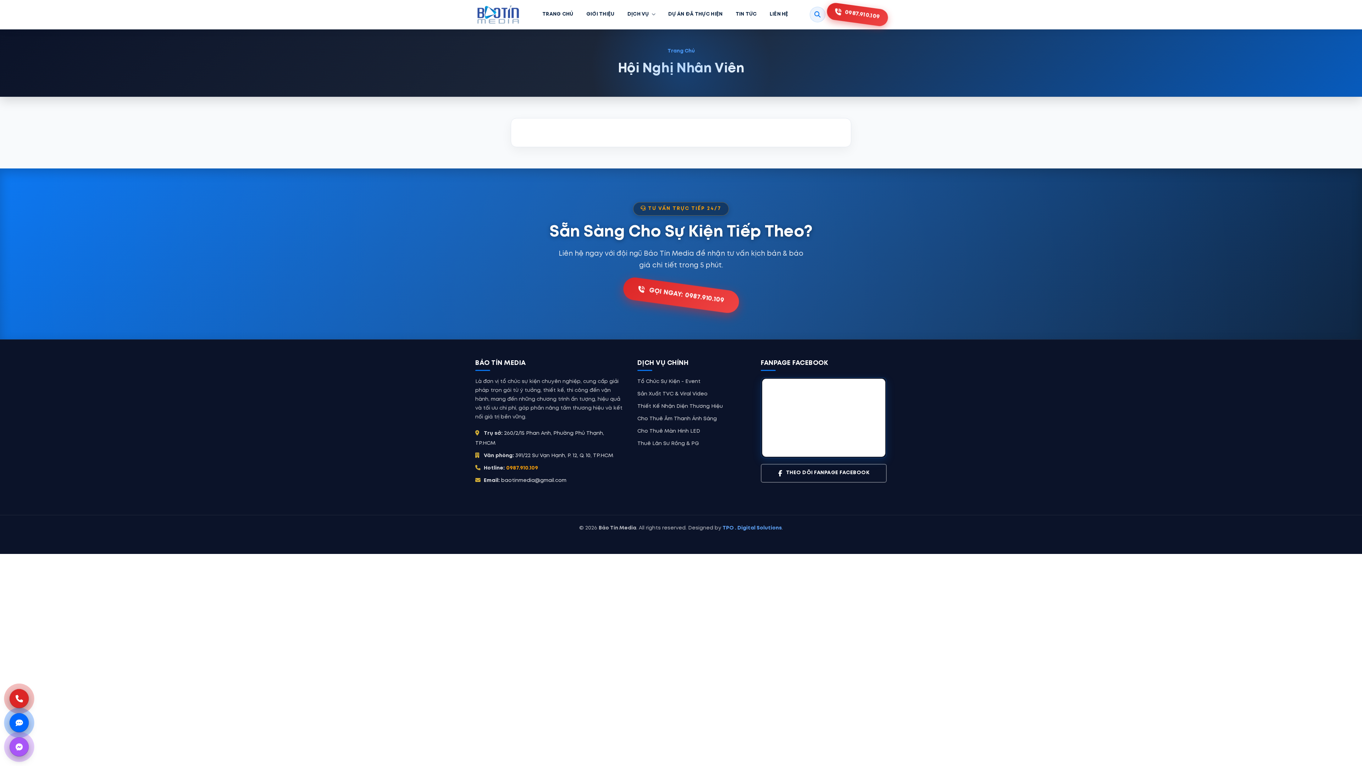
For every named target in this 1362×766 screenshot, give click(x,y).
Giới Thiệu (600, 14)
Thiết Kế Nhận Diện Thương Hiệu (680, 406)
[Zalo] (19, 723)
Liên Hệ (779, 14)
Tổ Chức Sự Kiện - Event (669, 381)
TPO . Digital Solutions (752, 528)
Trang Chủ (558, 14)
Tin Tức (746, 14)
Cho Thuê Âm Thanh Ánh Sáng (677, 418)
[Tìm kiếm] (817, 14)
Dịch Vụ (638, 14)
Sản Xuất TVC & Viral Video (672, 394)
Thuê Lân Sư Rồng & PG (668, 443)
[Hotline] (19, 698)
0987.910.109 (522, 468)
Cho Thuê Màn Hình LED (668, 431)
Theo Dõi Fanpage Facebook (828, 473)
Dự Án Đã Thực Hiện (695, 14)
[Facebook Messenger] (19, 747)
